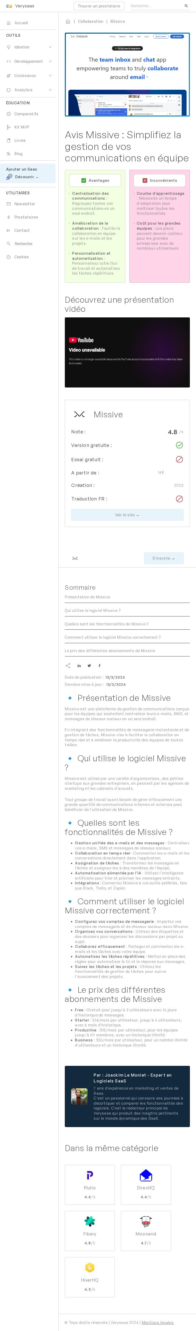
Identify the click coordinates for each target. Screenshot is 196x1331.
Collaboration (91, 21)
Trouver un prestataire (99, 6)
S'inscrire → (164, 558)
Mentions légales (158, 1322)
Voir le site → (127, 515)
